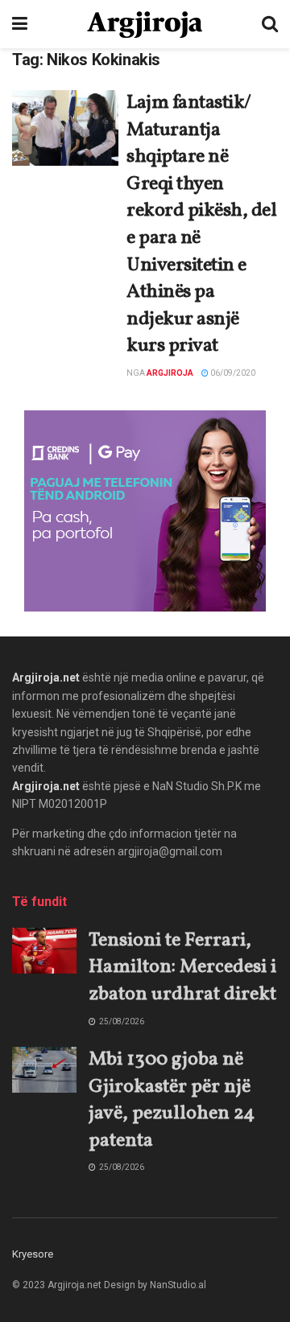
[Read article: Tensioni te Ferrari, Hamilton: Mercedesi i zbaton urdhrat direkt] (44, 951)
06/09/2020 (232, 373)
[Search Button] (270, 24)
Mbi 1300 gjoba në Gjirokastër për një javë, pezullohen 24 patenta (172, 1100)
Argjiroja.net (46, 677)
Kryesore (32, 1254)
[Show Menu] (19, 24)
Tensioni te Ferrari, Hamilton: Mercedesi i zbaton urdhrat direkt (182, 967)
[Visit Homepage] (144, 24)
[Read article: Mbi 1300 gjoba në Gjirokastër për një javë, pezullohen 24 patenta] (44, 1070)
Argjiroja (170, 373)
